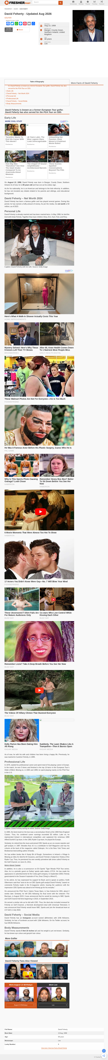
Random (101, 4)
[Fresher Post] (17, 3)
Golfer (16, 9)
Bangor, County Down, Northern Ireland (53, 31)
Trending (94, 4)
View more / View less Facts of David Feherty (54, 1048)
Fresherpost (8, 9)
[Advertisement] (54, 60)
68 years (48, 39)
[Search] (60, 3)
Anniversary (73, 4)
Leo (46, 44)
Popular (88, 4)
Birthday (81, 4)
